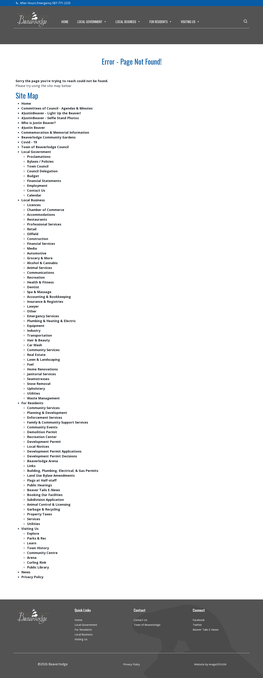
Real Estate (36, 355)
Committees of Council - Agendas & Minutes (56, 108)
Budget (33, 176)
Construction (37, 239)
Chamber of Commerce (45, 210)
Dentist (33, 287)
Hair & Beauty (38, 340)
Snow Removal (38, 383)
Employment (37, 185)
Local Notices (38, 446)
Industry (33, 330)
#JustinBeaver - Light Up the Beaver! (51, 113)
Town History (38, 548)
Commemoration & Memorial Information (55, 132)
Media (32, 248)
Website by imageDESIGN (210, 664)
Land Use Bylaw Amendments (51, 475)
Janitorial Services (41, 374)
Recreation (36, 277)
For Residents (158, 21)
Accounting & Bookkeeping (49, 297)
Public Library (38, 567)
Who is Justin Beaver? (38, 123)
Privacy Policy (32, 577)
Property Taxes (39, 514)
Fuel (30, 364)
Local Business (126, 21)
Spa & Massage (39, 292)
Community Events (42, 427)
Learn (31, 543)
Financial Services (41, 243)
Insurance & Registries (45, 301)
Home (64, 21)
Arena (31, 557)
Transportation (39, 335)
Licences (34, 205)
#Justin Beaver (33, 127)
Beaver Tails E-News (43, 490)
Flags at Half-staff (42, 480)
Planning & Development (47, 412)
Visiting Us (188, 21)
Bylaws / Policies (40, 161)
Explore (33, 533)
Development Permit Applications (54, 451)
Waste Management (43, 398)
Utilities (33, 393)
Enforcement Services (44, 417)
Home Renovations (42, 369)
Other (31, 311)
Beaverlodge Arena (42, 461)
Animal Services (39, 268)
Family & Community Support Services (57, 422)
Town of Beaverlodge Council (45, 147)
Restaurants (37, 219)
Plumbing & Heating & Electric (51, 321)
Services (33, 519)
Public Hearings (39, 485)
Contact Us (36, 190)
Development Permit (44, 441)
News (25, 572)
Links (31, 466)
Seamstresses (38, 379)
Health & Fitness (40, 282)
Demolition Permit (42, 432)
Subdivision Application (45, 499)
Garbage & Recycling (43, 509)
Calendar (34, 195)
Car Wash (34, 345)
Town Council (37, 166)
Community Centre (42, 553)
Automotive (36, 253)
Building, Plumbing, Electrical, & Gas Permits (62, 470)
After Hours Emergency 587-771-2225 (44, 3)
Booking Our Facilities (44, 495)
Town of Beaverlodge (147, 624)
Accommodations (41, 214)
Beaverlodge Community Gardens (48, 137)
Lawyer (33, 306)
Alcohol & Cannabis (42, 263)
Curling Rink (36, 562)
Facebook (198, 620)
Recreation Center (42, 437)
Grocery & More (40, 258)
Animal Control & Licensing (48, 504)
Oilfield (32, 234)
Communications (40, 272)
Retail (31, 229)
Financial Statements (44, 181)
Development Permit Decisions (52, 456)
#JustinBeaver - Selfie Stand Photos (50, 118)
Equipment (35, 326)
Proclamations (38, 156)
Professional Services (44, 224)
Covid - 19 (29, 142)
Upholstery (36, 388)
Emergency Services (43, 316)
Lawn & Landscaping (43, 359)
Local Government (89, 21)
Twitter (197, 624)
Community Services (43, 350)
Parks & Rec (36, 538)
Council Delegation (42, 171)
